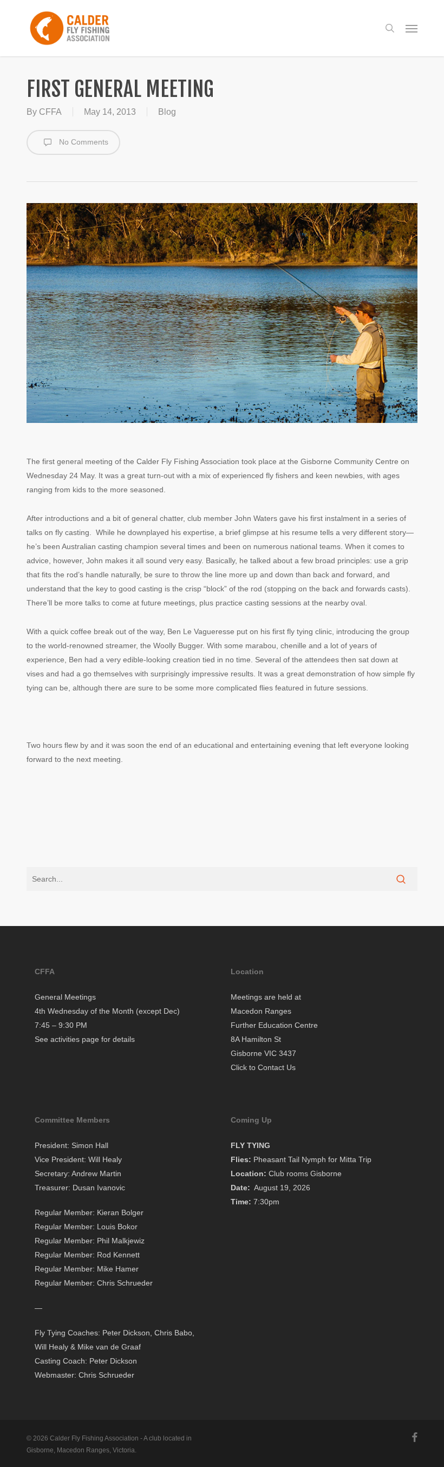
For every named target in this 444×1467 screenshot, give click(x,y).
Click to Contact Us (263, 1067)
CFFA (50, 111)
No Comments (82, 142)
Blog (167, 111)
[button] (411, 28)
